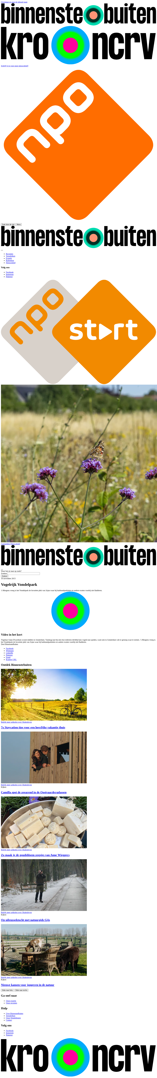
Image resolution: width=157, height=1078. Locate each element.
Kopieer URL (11, 660)
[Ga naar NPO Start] (78, 383)
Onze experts (11, 1001)
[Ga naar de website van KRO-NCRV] (78, 64)
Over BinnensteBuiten (14, 1013)
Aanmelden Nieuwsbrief (10, 544)
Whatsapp (10, 651)
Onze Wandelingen (13, 1018)
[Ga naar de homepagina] (78, 25)
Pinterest (9, 655)
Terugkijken (10, 1016)
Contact (9, 1020)
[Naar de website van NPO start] (78, 222)
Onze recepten (11, 1003)
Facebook (9, 648)
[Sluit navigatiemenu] (2, 250)
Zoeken (4, 573)
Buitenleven (16, 722)
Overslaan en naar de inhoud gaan (14, 2)
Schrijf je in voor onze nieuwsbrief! (14, 66)
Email (8, 657)
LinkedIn (9, 653)
